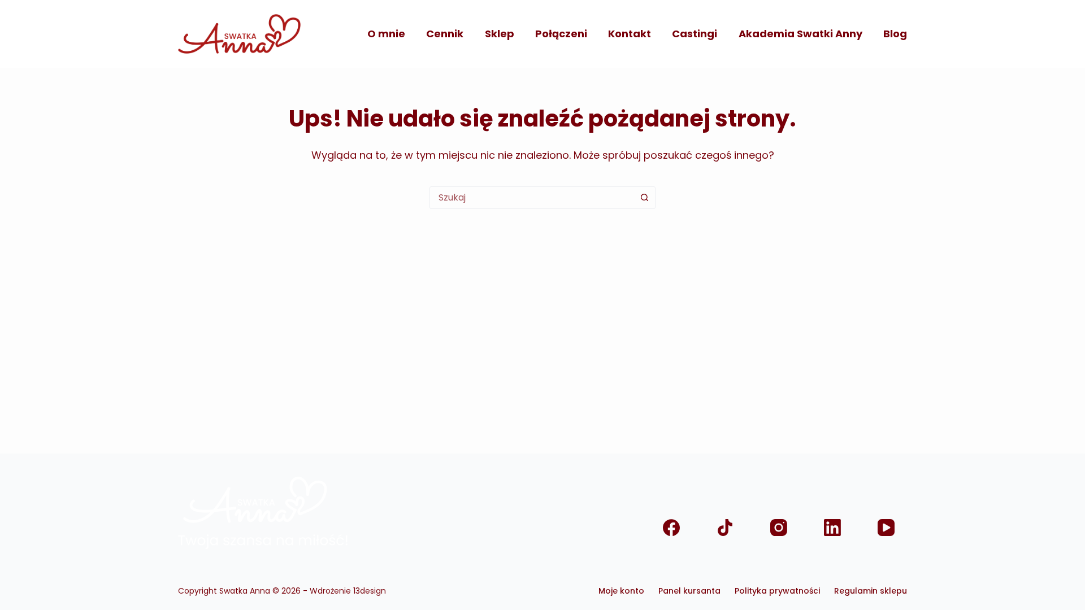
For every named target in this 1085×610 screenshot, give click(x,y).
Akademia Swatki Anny (800, 34)
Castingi (694, 34)
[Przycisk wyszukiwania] (644, 197)
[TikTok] (725, 528)
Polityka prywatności (777, 591)
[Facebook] (671, 528)
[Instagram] (778, 528)
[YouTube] (886, 528)
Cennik (444, 34)
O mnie (386, 34)
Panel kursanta (689, 591)
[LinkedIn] (832, 528)
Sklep (499, 34)
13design (369, 590)
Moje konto (621, 591)
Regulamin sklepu (870, 591)
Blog (895, 34)
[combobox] (531, 197)
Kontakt (629, 34)
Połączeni (561, 34)
